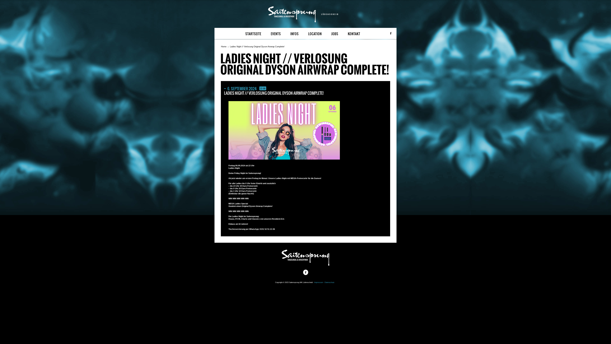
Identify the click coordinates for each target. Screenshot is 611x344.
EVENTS (276, 33)
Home (223, 46)
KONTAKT (354, 33)
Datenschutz (329, 282)
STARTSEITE (253, 33)
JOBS (334, 33)
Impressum (318, 282)
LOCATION (315, 33)
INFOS (294, 33)
